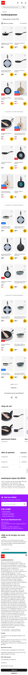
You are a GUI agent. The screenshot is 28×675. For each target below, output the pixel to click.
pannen (4, 12)
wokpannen (4, 462)
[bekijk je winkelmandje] (22, 3)
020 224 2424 (5, 522)
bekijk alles (23, 452)
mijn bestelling (6, 511)
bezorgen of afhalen (8, 514)
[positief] (12, 397)
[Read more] (14, 491)
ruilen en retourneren (8, 516)
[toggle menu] (25, 3)
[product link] (7, 33)
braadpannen (4, 467)
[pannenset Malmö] (13, 427)
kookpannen (4, 456)
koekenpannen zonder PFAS (11, 19)
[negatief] (16, 397)
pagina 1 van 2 (14, 384)
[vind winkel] (25, 504)
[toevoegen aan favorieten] (11, 28)
